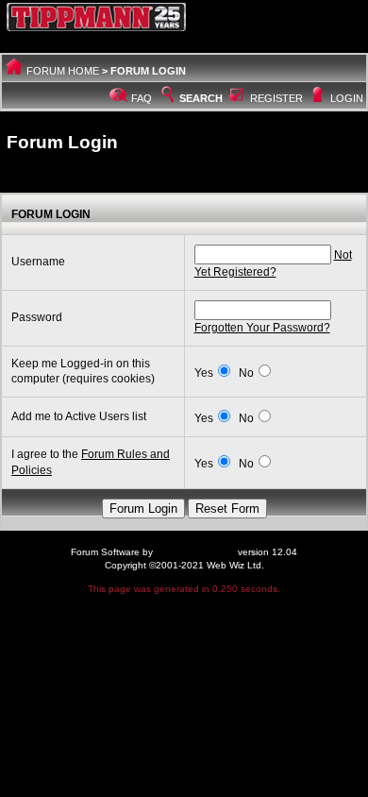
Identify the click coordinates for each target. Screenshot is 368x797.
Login (346, 98)
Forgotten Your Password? (262, 327)
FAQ (141, 98)
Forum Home (62, 70)
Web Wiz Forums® (195, 552)
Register (276, 98)
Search (201, 98)
